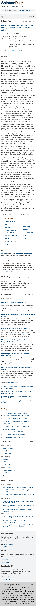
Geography (6, 459)
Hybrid (24, 238)
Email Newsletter (9, 544)
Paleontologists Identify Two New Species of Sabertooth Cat (15, 355)
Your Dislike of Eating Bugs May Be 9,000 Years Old (18, 487)
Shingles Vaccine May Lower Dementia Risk (16, 437)
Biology (5, 451)
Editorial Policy (15, 587)
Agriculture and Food (11, 241)
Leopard (25, 224)
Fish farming (26, 227)
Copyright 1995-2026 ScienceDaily (12, 590)
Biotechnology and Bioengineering (10, 231)
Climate (5, 462)
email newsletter (25, 10)
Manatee (25, 230)
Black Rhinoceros (28, 233)
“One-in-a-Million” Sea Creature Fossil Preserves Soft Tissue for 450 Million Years (18, 517)
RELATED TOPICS (7, 214)
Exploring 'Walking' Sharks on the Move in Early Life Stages (17, 368)
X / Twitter (7, 562)
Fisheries (7, 227)
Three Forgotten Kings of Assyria (12, 429)
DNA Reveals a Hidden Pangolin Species (15, 413)
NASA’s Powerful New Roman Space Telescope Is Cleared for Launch (16, 392)
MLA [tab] (18, 278)
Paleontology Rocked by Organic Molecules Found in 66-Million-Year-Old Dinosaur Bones (18, 525)
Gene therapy (27, 218)
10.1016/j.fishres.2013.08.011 (12, 271)
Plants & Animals (8, 218)
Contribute (19, 585)
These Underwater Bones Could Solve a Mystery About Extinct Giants (17, 510)
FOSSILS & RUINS (5, 467)
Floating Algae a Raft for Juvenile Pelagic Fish (15, 328)
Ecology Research (10, 222)
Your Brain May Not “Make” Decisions (14, 432)
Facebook (7, 559)
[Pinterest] (16, 50)
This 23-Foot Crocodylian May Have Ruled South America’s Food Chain (17, 521)
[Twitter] (13, 50)
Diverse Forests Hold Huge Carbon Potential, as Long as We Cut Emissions (16, 341)
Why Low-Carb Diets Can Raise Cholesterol (16, 426)
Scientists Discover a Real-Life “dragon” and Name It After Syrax (18, 494)
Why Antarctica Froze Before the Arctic (14, 435)
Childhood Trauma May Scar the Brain (14, 424)
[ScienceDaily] (12, 3)
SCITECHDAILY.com (13, 382)
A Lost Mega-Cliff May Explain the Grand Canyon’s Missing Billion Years (18, 502)
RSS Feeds (7, 547)
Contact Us (7, 580)
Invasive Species (8, 448)
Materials (4, 254)
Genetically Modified (11, 235)
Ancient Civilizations (9, 470)
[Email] (22, 50)
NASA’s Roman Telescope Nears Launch (15, 418)
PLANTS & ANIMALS (6, 445)
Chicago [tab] (30, 278)
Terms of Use (26, 587)
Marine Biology (9, 238)
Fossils (5, 475)
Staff (12, 585)
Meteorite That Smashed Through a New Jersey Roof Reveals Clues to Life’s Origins (18, 506)
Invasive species (27, 221)
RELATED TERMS (25, 214)
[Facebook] (10, 50)
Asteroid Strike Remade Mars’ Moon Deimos (16, 421)
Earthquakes (6, 464)
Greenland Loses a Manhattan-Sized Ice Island (16, 416)
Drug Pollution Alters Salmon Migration (13, 303)
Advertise (26, 585)
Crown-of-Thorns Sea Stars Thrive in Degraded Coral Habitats (18, 315)
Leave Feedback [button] (9, 577)
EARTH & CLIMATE (5, 456)
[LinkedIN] (19, 50)
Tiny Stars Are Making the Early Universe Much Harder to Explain (17, 402)
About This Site (5, 585)
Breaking (4, 409)
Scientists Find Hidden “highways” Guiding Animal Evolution (17, 490)
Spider (24, 236)
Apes (6, 244)
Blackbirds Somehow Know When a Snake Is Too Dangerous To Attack (16, 397)
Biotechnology (7, 453)
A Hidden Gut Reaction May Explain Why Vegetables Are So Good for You (17, 388)
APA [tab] (24, 278)
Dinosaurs (6, 473)
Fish (6, 225)
